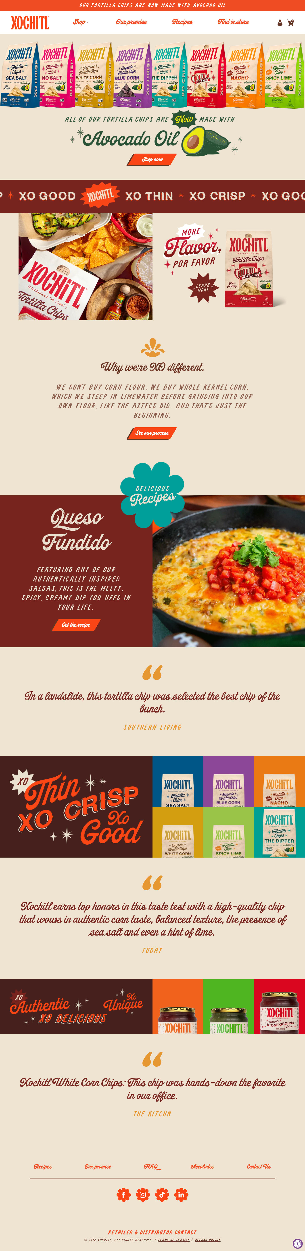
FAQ (151, 1167)
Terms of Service (174, 1240)
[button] (80, 22)
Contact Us (259, 1167)
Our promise (98, 1167)
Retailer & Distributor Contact (152, 1232)
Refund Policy (208, 1240)
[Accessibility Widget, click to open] (298, 1244)
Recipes (43, 1167)
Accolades (202, 1167)
